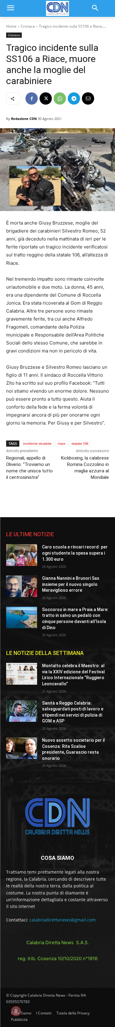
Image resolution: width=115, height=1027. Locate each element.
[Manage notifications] (16, 1011)
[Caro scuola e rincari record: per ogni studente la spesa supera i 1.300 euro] (21, 555)
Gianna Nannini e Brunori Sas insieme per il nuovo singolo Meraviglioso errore (70, 584)
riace (61, 443)
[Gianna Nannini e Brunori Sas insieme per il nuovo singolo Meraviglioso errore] (21, 586)
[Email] (88, 98)
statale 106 (79, 443)
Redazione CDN (24, 118)
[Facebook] (31, 98)
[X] (46, 98)
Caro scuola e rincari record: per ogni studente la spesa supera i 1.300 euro (75, 552)
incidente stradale (37, 443)
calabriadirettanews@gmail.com (62, 920)
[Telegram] (74, 98)
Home (11, 26)
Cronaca (28, 26)
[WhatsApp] (60, 98)
